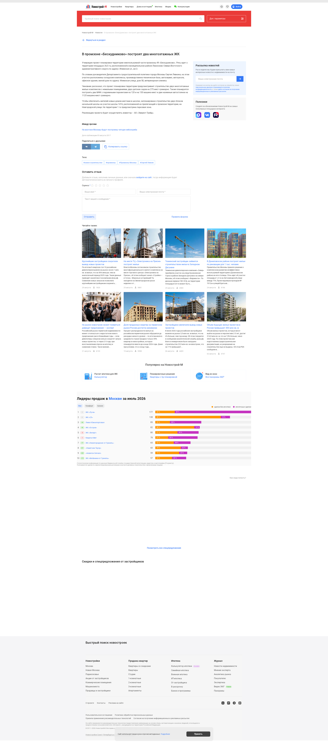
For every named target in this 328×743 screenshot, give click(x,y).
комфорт (89, 406)
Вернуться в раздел (95, 40)
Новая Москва (93, 670)
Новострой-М (87, 33)
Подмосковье (92, 674)
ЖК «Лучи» (90, 412)
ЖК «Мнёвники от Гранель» (97, 458)
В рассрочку (177, 686)
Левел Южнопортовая (95, 422)
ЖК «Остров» (91, 428)
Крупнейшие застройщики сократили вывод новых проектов (100, 263)
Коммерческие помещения (98, 682)
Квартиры (129, 7)
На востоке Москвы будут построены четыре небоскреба (109, 130)
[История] (221, 6)
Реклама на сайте (116, 703)
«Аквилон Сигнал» (93, 453)
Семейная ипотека (180, 670)
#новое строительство (92, 163)
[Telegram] (95, 146)
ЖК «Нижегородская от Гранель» (100, 443)
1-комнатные (134, 678)
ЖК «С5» (89, 417)
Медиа (168, 7)
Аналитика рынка (222, 674)
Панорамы (219, 691)
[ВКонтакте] (86, 146)
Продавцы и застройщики (98, 690)
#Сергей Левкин (147, 163)
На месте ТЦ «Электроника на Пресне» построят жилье (142, 263)
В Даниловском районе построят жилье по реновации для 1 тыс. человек (226, 263)
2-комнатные (134, 682)
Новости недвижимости (225, 666)
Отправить (89, 217)
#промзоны (111, 163)
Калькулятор (100, 377)
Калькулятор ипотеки (185, 666)
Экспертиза (219, 682)
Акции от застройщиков (97, 678)
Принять (198, 734)
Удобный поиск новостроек (98, 19)
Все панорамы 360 (215, 377)
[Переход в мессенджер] (239, 703)
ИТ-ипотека (176, 678)
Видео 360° (222, 686)
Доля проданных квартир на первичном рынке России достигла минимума (143, 326)
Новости (98, 33)
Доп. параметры (217, 18)
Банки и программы (181, 691)
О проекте (90, 703)
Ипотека (158, 7)
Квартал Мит (91, 438)
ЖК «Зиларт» (91, 433)
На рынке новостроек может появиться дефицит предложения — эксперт (101, 326)
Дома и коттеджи (144, 7)
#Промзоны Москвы (128, 163)
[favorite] (227, 6)
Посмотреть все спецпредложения (164, 548)
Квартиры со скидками (139, 666)
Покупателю (220, 678)
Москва (89, 666)
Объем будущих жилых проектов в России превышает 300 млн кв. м (223, 326)
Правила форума (180, 217)
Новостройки (116, 7)
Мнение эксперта (222, 670)
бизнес (100, 406)
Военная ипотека (179, 674)
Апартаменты (134, 690)
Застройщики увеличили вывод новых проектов (183, 326)
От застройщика (179, 682)
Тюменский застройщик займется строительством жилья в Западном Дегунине (182, 264)
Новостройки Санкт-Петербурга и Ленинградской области (110, 735)
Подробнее (165, 734)
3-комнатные (134, 686)
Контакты (101, 703)
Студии (131, 674)
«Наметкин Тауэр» (93, 448)
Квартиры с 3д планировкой (163, 377)
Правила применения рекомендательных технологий (108, 718)
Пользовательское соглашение (99, 715)
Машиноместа (92, 686)
